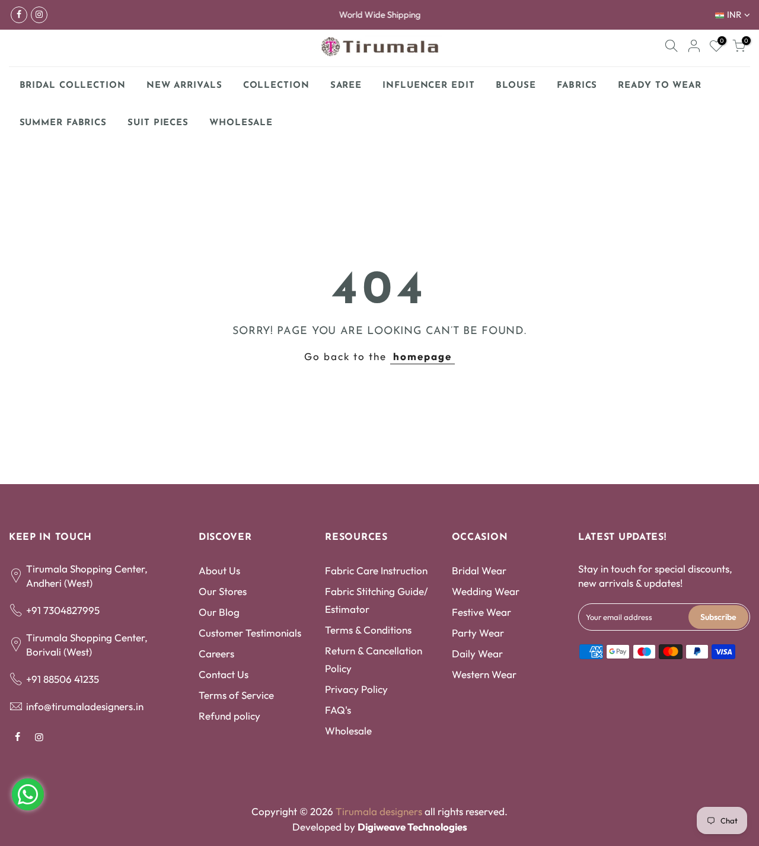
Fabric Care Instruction (376, 570)
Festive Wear (481, 612)
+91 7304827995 (63, 610)
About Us (219, 570)
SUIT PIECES (158, 123)
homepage (422, 356)
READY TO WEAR (659, 85)
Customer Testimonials (250, 632)
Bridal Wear (479, 570)
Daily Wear (477, 653)
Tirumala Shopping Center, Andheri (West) (87, 575)
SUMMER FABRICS (68, 120)
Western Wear (484, 674)
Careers (216, 653)
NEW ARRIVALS (184, 85)
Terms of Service (236, 695)
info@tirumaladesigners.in (84, 706)
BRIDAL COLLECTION (73, 85)
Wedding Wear (485, 591)
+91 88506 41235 (62, 679)
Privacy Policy (356, 689)
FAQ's (338, 710)
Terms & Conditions (368, 630)
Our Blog (219, 612)
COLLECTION (276, 85)
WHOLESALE (241, 123)
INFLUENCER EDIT (428, 85)
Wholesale (348, 730)
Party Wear (478, 632)
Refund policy (229, 716)
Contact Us (223, 674)
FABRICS (577, 85)
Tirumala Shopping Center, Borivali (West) (87, 644)
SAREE (346, 85)
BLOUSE (516, 85)
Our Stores (223, 591)
